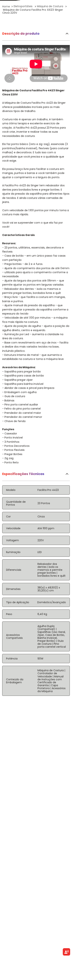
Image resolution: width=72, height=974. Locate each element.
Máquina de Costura (50, 6)
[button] (3, 68)
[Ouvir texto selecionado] (66, 952)
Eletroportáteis (23, 6)
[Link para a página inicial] (6, 6)
